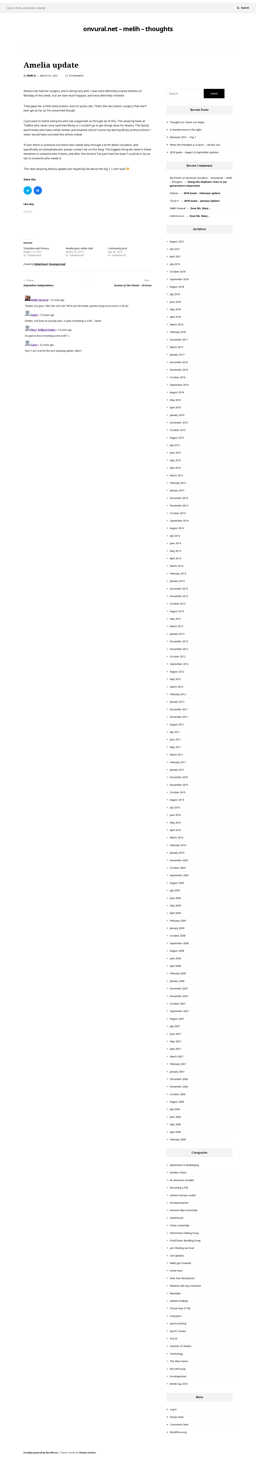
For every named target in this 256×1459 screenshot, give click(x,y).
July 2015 (175, 445)
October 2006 (177, 1094)
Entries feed (176, 1417)
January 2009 (177, 928)
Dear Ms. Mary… (200, 208)
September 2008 (179, 943)
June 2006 (175, 1116)
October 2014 (177, 513)
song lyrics (176, 1316)
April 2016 (175, 407)
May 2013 (175, 618)
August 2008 (177, 950)
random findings (179, 1300)
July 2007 (175, 1026)
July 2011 (175, 732)
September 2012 (179, 664)
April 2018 (175, 316)
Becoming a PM (179, 1187)
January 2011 (177, 769)
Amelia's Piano (178, 1172)
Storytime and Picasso (36, 248)
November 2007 (179, 996)
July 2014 (175, 535)
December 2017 (179, 339)
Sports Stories (178, 1331)
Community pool (117, 248)
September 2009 (179, 875)
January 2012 (177, 701)
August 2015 (177, 437)
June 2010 (175, 815)
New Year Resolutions (182, 1278)
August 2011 (177, 724)
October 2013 (177, 603)
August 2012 (177, 671)
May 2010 (175, 822)
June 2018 (175, 301)
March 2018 (176, 324)
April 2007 (175, 1048)
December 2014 (179, 498)
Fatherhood (40, 264)
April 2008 (175, 966)
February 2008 (178, 973)
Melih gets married (180, 1263)
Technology (176, 1353)
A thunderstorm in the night (185, 129)
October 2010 (177, 792)
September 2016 (179, 384)
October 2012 (177, 656)
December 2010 (179, 777)
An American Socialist (182, 1180)
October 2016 (177, 377)
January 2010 (177, 852)
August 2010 (177, 799)
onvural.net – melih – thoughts (128, 28)
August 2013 (177, 611)
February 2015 (178, 483)
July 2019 (175, 264)
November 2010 (179, 784)
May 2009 (175, 905)
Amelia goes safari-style (79, 248)
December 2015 (179, 422)
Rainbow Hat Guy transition (185, 1285)
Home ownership (179, 1225)
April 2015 (175, 467)
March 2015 (176, 475)
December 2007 (179, 988)
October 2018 (177, 271)
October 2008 (177, 935)
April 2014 (175, 558)
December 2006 (179, 1079)
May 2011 (175, 747)
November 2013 (179, 596)
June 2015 (175, 452)
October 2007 (177, 1003)
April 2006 (175, 1132)
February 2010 (178, 845)
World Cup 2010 (179, 1383)
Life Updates (177, 1255)
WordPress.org (178, 1432)
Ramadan (175, 1293)
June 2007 (175, 1034)
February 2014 (178, 573)
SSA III (173, 1338)
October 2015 (177, 430)
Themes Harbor (87, 1452)
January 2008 (177, 981)
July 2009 (175, 890)
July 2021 (175, 249)
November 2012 (179, 649)
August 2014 (177, 528)
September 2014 (179, 520)
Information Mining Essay (184, 1233)
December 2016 (179, 362)
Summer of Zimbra (180, 1346)
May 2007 (175, 1041)
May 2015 (175, 460)
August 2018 (177, 286)
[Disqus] (88, 337)
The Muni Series (179, 1361)
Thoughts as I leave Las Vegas (187, 122)
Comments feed (179, 1424)
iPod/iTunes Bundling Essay (185, 1240)
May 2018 (175, 309)
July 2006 (175, 1109)
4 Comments (76, 75)
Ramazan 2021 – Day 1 (183, 137)
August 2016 (177, 392)
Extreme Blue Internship (183, 1210)
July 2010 (175, 807)
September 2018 (179, 279)
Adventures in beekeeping (184, 1165)
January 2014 (177, 581)
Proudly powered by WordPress (41, 1452)
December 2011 (179, 709)
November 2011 (179, 716)
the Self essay (178, 1368)
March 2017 (176, 347)
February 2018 (178, 332)
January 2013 (177, 633)
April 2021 (175, 256)
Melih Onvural (177, 208)
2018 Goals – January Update (202, 200)
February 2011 (178, 762)
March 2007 (176, 1056)
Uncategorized (57, 264)
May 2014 (175, 551)
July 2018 (175, 294)
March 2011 (176, 754)
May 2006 (175, 1124)
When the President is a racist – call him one (195, 144)
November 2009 (179, 860)
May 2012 (175, 679)
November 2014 (179, 505)
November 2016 (179, 369)
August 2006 (177, 1101)
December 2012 (179, 641)
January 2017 (177, 354)
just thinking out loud (182, 1248)
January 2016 (177, 415)
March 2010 (176, 837)
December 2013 (179, 588)
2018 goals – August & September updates (194, 152)
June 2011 (175, 739)
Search (245, 7)
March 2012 (176, 686)
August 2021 (177, 241)
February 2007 (178, 1064)
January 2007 (177, 1071)
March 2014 (176, 565)
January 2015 (177, 490)
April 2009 (175, 913)
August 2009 (177, 883)
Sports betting (178, 1323)
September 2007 (179, 1011)
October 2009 (177, 867)
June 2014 (175, 543)
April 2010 (175, 830)
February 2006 (178, 1139)
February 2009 (178, 920)
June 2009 (175, 898)
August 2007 (177, 1018)
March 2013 (176, 626)
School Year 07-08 (180, 1308)
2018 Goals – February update (202, 193)
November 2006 (179, 1086)
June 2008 (175, 958)
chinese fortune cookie (183, 1195)
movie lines (176, 1270)
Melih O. (31, 75)
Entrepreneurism (179, 1202)
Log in (173, 1409)
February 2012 (178, 694)
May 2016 (175, 400)
